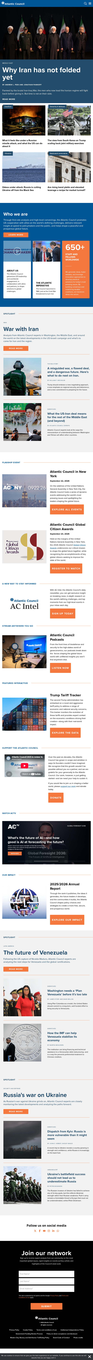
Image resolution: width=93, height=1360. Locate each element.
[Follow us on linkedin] (53, 1231)
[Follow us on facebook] (40, 1231)
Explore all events (67, 509)
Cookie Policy (28, 1330)
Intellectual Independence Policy (72, 1330)
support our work (68, 786)
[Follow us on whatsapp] (58, 1231)
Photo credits (78, 1337)
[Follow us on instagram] (49, 1231)
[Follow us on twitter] (35, 1231)
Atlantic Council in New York (68, 473)
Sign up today (62, 613)
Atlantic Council (67, 526)
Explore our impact (67, 920)
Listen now (60, 668)
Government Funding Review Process (29, 1334)
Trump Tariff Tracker (65, 695)
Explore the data (65, 733)
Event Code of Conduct (61, 1337)
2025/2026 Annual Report (65, 886)
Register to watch (66, 568)
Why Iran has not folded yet (41, 73)
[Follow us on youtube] (44, 1231)
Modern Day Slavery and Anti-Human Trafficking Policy (29, 1337)
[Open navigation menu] (90, 3)
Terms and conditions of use (47, 1330)
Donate (56, 797)
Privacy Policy (54, 1295)
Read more (8, 99)
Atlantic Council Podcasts (62, 637)
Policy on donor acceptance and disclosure (62, 1334)
